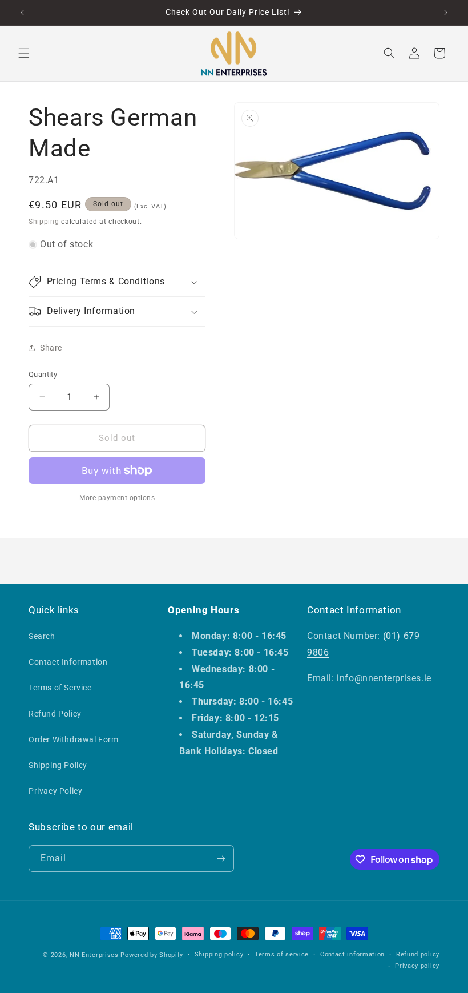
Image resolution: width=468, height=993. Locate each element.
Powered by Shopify (151, 955)
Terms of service (282, 954)
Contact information (352, 954)
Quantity (43, 374)
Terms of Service (60, 687)
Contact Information (68, 661)
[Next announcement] (445, 12)
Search (42, 636)
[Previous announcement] (22, 12)
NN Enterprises (94, 955)
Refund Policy (55, 713)
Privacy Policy (55, 790)
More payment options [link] (117, 498)
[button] (24, 53)
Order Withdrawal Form (74, 739)
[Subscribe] (220, 858)
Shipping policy (219, 954)
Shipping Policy (58, 765)
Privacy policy (417, 966)
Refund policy (417, 954)
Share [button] (51, 347)
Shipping (44, 222)
